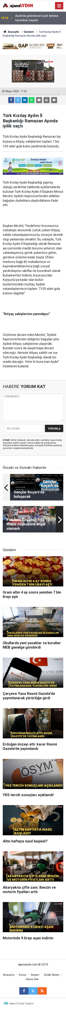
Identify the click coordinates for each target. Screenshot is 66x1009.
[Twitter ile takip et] (33, 991)
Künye (22, 974)
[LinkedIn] (25, 100)
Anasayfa (13, 31)
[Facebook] (11, 100)
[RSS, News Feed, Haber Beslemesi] (42, 991)
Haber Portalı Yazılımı (21, 1003)
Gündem (29, 31)
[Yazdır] (47, 100)
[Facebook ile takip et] (23, 991)
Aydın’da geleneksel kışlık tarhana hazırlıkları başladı (36, 18)
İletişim (35, 974)
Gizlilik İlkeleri (51, 974)
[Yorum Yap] (54, 100)
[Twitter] (18, 100)
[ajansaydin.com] (18, 5)
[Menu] (59, 5)
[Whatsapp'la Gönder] (31, 100)
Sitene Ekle (32, 979)
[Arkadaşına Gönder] (39, 100)
